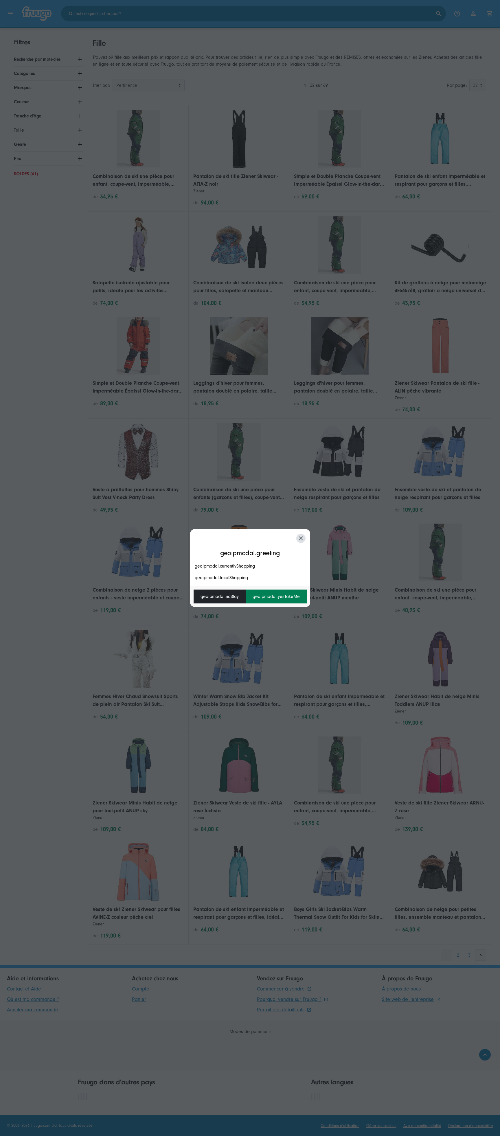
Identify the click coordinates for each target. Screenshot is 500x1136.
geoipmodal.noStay (220, 596)
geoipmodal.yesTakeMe (276, 596)
